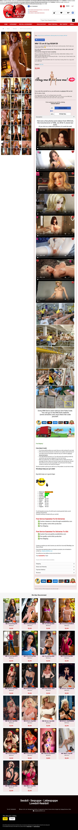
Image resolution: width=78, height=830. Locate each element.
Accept (5, 818)
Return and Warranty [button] (41, 566)
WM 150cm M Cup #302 (11, 786)
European (61, 35)
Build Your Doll (53, 24)
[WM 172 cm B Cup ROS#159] (16, 54)
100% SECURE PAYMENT (33, 11)
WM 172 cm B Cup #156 (30, 623)
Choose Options (59, 108)
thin (58, 35)
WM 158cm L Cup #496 (30, 786)
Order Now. (58, 114)
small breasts (47, 35)
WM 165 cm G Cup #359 (30, 688)
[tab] (55, 117)
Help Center (63, 24)
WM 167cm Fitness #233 (48, 688)
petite (55, 35)
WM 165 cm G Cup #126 (11, 688)
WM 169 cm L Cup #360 (11, 721)
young (38, 35)
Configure (12, 818)
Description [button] (39, 117)
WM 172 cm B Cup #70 (11, 623)
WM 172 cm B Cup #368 (30, 656)
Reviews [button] (38, 572)
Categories (13, 24)
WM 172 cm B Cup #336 (48, 656)
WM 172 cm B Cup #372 (11, 656)
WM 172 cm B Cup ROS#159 (26, 28)
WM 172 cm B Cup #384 (67, 656)
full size (42, 35)
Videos (72, 24)
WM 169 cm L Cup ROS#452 (67, 721)
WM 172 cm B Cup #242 (48, 623)
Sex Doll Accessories (25, 24)
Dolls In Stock (41, 24)
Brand (8, 28)
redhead (52, 35)
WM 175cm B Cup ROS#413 (48, 753)
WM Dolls (15, 28)
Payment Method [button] (40, 569)
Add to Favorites (40, 39)
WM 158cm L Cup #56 (66, 753)
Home (5, 24)
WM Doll (65, 35)
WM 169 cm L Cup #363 (30, 721)
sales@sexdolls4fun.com (39, 810)
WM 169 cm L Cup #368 (48, 721)
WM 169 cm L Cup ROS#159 (67, 688)
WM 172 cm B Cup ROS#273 (67, 623)
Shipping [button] (38, 563)
